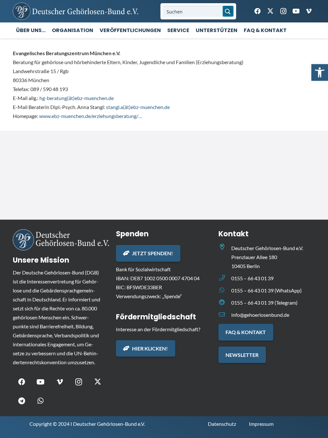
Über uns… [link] (30, 30)
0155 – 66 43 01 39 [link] (252, 278)
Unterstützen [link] (216, 30)
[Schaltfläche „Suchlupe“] (228, 11)
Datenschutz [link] (222, 424)
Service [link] (178, 30)
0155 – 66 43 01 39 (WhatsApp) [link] (266, 290)
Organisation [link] (72, 30)
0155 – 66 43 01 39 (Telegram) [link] (264, 302)
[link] (319, 72)
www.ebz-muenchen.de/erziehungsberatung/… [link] (90, 116)
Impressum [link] (261, 424)
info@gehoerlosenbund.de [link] (260, 315)
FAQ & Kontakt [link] (265, 30)
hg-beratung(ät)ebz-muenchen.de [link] (76, 98)
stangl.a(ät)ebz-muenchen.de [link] (138, 107)
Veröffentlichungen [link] (130, 30)
